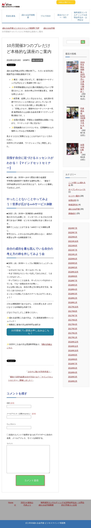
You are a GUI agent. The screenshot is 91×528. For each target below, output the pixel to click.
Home (10, 503)
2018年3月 (72, 294)
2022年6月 (72, 237)
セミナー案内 (74, 196)
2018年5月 (72, 285)
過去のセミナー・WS (63, 16)
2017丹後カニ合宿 (69, 505)
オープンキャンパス (76, 189)
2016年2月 (72, 381)
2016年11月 (73, 346)
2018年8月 (72, 276)
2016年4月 (72, 372)
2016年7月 (72, 364)
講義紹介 (72, 213)
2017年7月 (72, 316)
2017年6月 (72, 320)
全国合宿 (72, 200)
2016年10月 (73, 351)
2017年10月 (73, 307)
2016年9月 (72, 355)
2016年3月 (72, 377)
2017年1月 (72, 337)
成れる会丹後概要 (28, 16)
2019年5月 (72, 268)
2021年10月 (73, 241)
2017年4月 (72, 324)
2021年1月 (72, 254)
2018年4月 (72, 289)
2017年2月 (72, 333)
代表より (27, 505)
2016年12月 (73, 342)
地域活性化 (73, 205)
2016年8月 (72, 359)
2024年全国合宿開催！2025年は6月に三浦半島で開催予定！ (82, 77)
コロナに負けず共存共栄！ (39, 372)
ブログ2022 (45, 16)
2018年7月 (72, 281)
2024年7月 (72, 228)
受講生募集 (10, 16)
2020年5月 (72, 263)
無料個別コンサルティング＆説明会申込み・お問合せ (80, 16)
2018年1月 (72, 303)
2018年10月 (73, 272)
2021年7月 (72, 250)
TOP (22, 28)
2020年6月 (72, 259)
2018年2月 (72, 298)
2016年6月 (72, 368)
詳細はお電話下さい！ (66, 2)
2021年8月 (72, 246)
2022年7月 (72, 233)
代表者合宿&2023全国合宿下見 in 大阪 (82, 118)
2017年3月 (72, 329)
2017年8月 (72, 311)
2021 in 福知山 (27, 503)
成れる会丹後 (37, 60)
